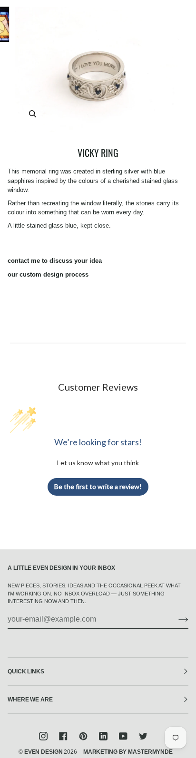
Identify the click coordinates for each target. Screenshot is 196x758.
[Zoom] (32, 114)
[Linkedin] (103, 736)
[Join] (175, 619)
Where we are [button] (30, 699)
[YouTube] (123, 736)
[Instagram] (43, 736)
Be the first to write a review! (98, 486)
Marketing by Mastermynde (128, 751)
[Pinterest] (83, 736)
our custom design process (48, 274)
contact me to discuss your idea (55, 260)
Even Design (43, 751)
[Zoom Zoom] (98, 69)
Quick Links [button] (26, 671)
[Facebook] (63, 736)
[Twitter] (143, 736)
